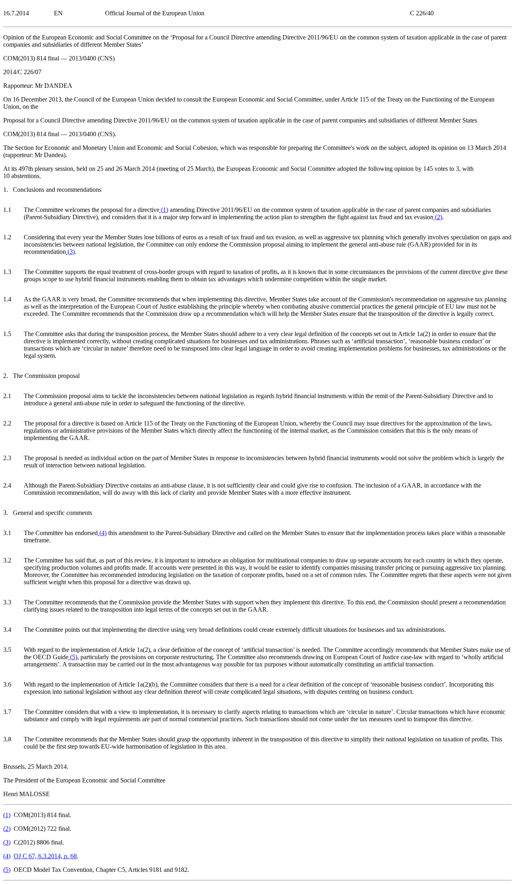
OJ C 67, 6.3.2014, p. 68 (45, 856)
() (163, 209)
